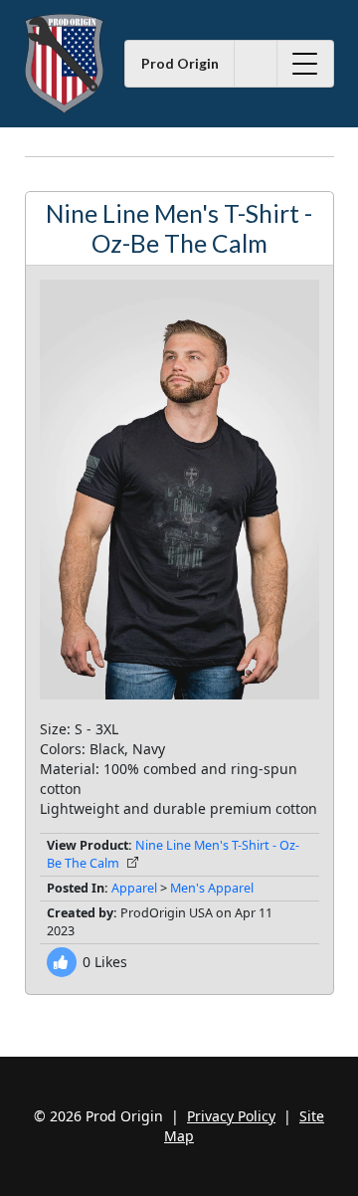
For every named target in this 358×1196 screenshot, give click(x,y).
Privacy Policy (231, 1115)
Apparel (134, 888)
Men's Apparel (212, 888)
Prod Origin (180, 63)
